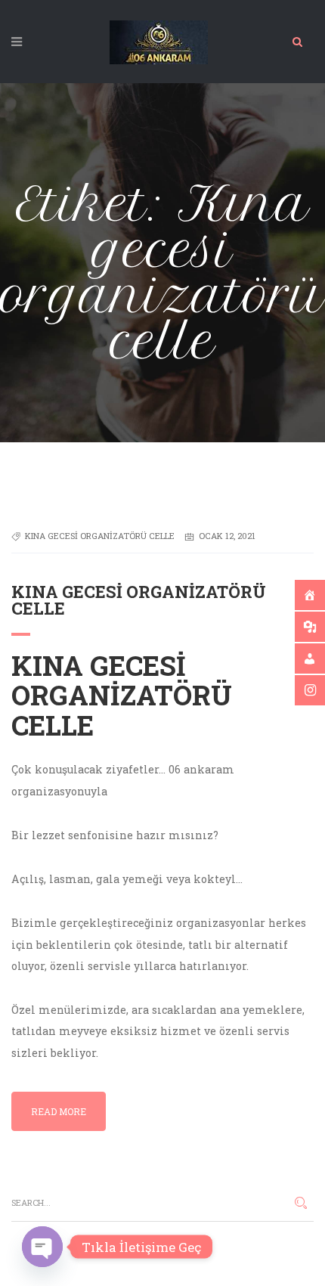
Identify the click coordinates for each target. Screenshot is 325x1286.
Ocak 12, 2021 (227, 535)
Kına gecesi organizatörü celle (100, 535)
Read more (58, 1111)
